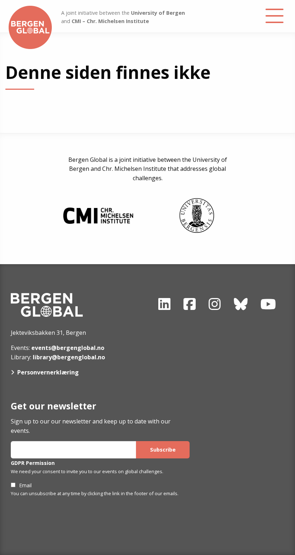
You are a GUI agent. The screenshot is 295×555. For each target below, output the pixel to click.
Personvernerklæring (48, 372)
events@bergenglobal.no (67, 348)
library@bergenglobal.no (69, 357)
